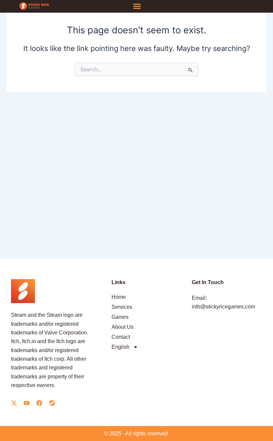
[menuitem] (147, 347)
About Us (123, 327)
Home (119, 297)
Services (122, 307)
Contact (121, 337)
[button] (137, 6)
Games (120, 317)
